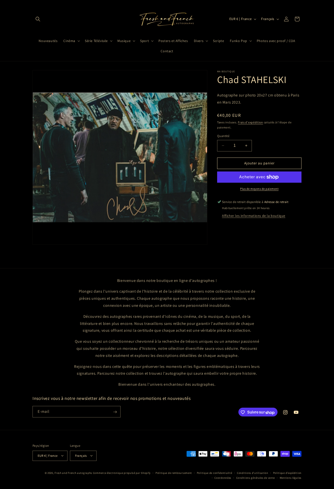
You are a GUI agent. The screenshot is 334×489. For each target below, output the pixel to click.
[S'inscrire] (115, 412)
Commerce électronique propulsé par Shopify (122, 472)
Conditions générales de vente (255, 477)
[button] (38, 19)
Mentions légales (290, 477)
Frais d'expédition (250, 122)
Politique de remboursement (174, 472)
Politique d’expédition (287, 472)
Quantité (223, 136)
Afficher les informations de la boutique (253, 215)
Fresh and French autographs (73, 472)
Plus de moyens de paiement (259, 189)
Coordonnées (222, 477)
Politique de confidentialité (214, 472)
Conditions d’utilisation (252, 472)
